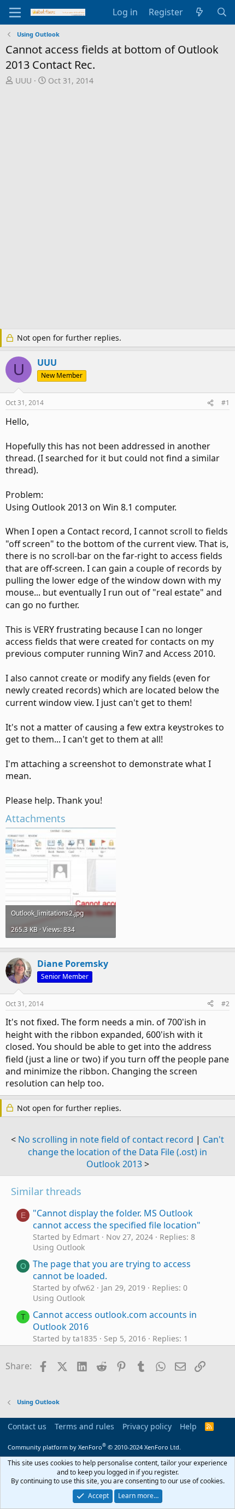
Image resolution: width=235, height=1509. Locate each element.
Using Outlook (59, 1247)
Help (188, 1426)
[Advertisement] (117, 208)
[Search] (221, 12)
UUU (23, 80)
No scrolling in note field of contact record (105, 1139)
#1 (225, 402)
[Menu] (15, 12)
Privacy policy (147, 1426)
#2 (225, 1003)
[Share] (210, 403)
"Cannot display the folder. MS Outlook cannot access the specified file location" (117, 1219)
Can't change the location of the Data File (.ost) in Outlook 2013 (126, 1151)
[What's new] (200, 12)
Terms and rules (84, 1426)
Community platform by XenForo (94, 1447)
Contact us (27, 1426)
